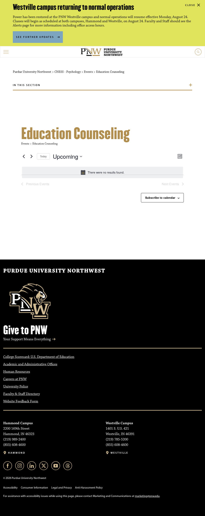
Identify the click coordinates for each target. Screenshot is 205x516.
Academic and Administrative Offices (30, 364)
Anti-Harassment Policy (89, 487)
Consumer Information (34, 487)
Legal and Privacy (61, 487)
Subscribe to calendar (160, 198)
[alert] (102, 172)
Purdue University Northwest (54, 271)
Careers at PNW (15, 379)
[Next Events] (31, 156)
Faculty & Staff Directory (21, 394)
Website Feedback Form (20, 401)
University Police (15, 386)
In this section (26, 85)
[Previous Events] (23, 156)
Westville (119, 452)
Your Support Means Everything (27, 339)
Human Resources (16, 372)
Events (25, 143)
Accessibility (10, 487)
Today (43, 156)
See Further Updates (35, 36)
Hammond (16, 452)
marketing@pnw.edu (147, 496)
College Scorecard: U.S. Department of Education (38, 357)
